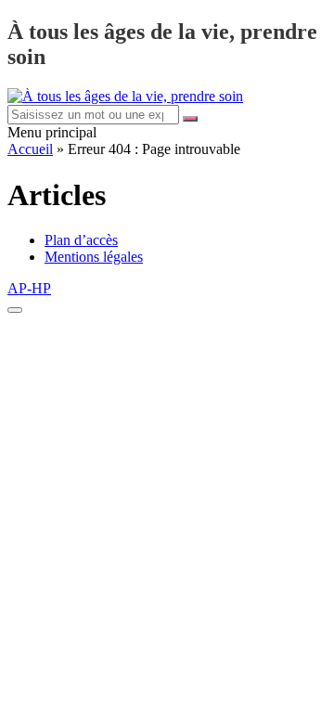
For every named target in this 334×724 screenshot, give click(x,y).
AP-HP (29, 288)
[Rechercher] (190, 119)
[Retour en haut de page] (14, 310)
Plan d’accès (81, 240)
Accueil (30, 149)
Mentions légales (94, 257)
